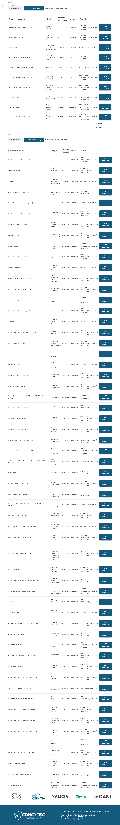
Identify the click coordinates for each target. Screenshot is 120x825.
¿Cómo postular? (54, 3)
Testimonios (99, 3)
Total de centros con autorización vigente (56, 139)
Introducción (31, 3)
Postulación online (69, 3)
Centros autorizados (85, 3)
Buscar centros (33, 139)
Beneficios (42, 3)
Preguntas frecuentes (27, 8)
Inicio (22, 3)
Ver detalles (105, 27)
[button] (54, 3)
